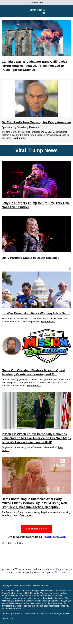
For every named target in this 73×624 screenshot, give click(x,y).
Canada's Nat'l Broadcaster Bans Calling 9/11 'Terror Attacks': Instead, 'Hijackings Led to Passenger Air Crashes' (34, 65)
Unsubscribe (7, 618)
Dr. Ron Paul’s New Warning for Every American (36, 122)
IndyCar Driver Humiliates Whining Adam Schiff (36, 313)
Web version (37, 2)
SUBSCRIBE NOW (36, 528)
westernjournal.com (54, 536)
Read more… (19, 138)
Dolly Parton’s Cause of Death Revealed (30, 257)
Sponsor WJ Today (55, 572)
